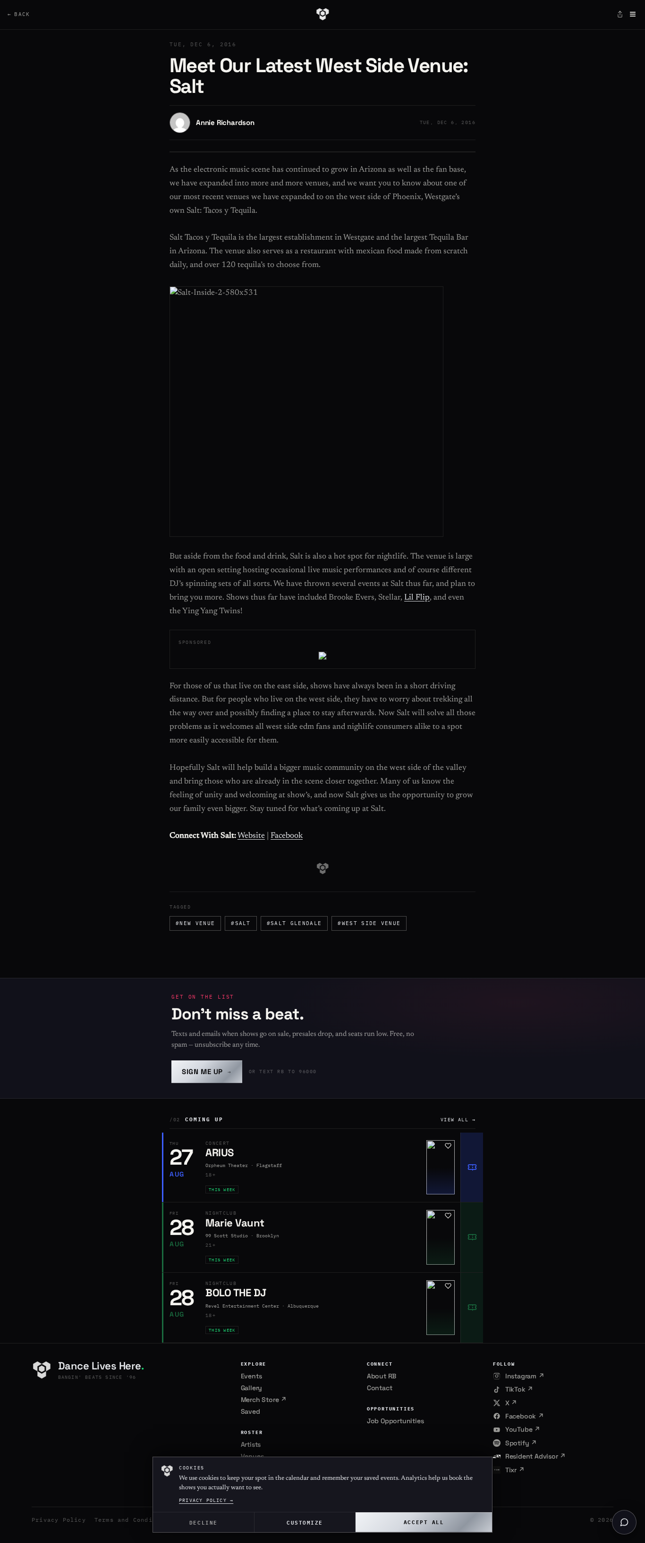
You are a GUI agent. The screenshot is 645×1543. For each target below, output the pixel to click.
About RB (381, 1376)
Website (251, 836)
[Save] (448, 1145)
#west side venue (369, 923)
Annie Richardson (225, 122)
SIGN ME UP (207, 1071)
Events (251, 1376)
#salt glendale (294, 923)
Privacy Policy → (206, 1500)
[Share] (620, 14)
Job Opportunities (395, 1421)
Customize (305, 1522)
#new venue (195, 923)
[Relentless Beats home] (322, 14)
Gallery (252, 1388)
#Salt (241, 923)
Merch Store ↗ (264, 1399)
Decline (203, 1522)
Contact (379, 1388)
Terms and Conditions (133, 1519)
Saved (250, 1411)
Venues (252, 1456)
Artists (251, 1444)
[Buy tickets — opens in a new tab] (471, 1167)
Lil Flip (417, 598)
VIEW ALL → (458, 1120)
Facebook (287, 836)
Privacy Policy (59, 1519)
